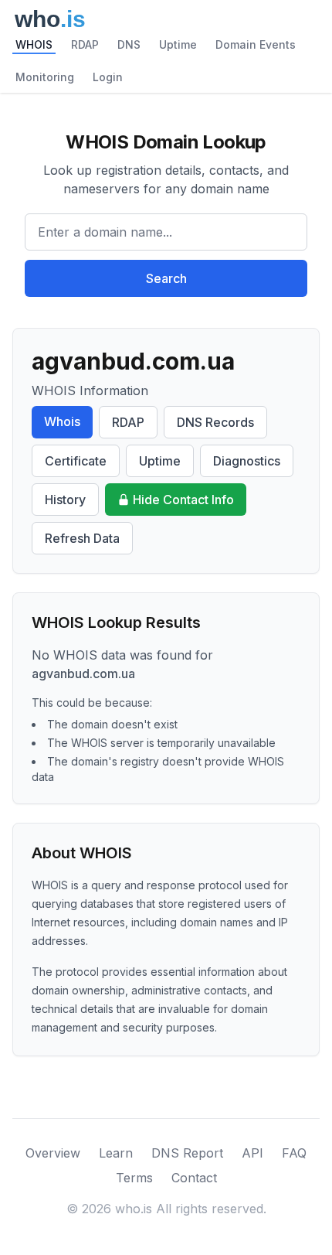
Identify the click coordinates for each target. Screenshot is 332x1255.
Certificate (76, 461)
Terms (134, 1177)
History (65, 499)
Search (166, 278)
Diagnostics (246, 461)
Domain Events (255, 44)
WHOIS (34, 44)
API (252, 1153)
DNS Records (215, 422)
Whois (62, 421)
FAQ (294, 1153)
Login (108, 77)
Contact (194, 1177)
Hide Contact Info (183, 499)
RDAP (85, 44)
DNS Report (187, 1153)
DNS (129, 44)
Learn (116, 1153)
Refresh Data (82, 538)
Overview (52, 1153)
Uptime (178, 44)
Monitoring (44, 77)
